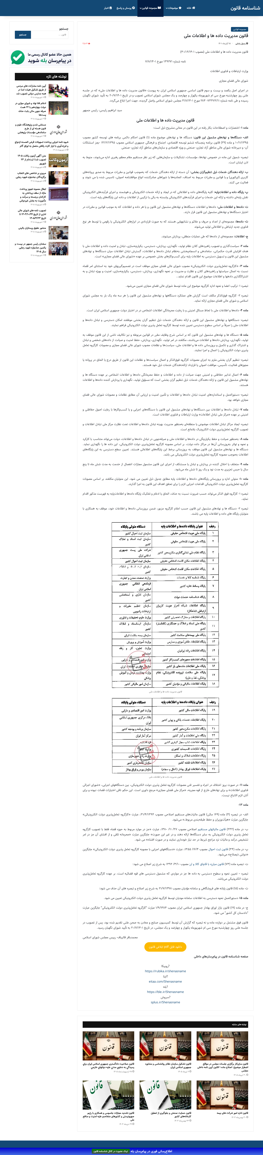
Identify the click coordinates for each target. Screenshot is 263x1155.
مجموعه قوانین (150, 8)
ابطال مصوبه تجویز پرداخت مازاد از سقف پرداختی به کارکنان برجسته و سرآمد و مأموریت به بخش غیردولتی (33, 195)
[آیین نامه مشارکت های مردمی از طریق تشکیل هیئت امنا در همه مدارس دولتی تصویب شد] (58, 90)
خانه (189, 8)
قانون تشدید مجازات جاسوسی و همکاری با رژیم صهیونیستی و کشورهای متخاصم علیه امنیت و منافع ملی (108, 1116)
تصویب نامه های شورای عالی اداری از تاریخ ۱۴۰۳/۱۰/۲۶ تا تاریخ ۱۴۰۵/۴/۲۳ (32, 214)
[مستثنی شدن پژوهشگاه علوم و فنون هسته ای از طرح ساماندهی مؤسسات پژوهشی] (58, 130)
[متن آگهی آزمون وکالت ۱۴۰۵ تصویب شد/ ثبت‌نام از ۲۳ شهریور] (58, 160)
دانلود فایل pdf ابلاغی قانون (165, 947)
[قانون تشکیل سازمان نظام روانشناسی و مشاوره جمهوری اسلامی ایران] (165, 1045)
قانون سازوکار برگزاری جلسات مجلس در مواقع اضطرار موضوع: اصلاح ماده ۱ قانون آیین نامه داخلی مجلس (222, 1067)
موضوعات (173, 8)
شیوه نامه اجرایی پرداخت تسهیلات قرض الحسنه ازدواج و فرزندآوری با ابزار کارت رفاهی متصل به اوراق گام (41, 144)
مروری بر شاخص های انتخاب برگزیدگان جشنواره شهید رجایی (31, 175)
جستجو (63, 28)
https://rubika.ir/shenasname (165, 971)
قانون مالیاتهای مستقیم (212, 829)
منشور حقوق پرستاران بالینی (32, 228)
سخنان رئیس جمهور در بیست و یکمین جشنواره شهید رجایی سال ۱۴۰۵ (30, 248)
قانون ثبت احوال (218, 849)
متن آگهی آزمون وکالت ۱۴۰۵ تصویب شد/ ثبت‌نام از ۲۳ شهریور (32, 159)
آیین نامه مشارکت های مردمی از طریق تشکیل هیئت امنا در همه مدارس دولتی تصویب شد (31, 90)
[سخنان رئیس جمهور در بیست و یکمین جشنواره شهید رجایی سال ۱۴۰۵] (58, 248)
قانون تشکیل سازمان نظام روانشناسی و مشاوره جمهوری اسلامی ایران (168, 1065)
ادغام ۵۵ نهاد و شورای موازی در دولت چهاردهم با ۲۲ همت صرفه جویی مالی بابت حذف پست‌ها (30, 109)
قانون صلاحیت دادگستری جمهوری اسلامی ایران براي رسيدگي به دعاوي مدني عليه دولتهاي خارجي (108, 1065)
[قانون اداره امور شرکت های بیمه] (222, 1095)
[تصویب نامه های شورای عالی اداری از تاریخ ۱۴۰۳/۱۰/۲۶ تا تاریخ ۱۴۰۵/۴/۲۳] (58, 216)
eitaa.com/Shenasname (165, 981)
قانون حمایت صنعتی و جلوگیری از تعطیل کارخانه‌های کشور (171, 1114)
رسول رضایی (240, 43)
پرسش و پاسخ (124, 8)
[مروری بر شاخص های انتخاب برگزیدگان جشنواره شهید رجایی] (58, 178)
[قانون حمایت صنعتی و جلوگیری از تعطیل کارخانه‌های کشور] (165, 1095)
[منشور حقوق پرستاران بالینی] (58, 232)
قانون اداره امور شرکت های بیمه (232, 1113)
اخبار (107, 8)
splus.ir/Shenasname (165, 1002)
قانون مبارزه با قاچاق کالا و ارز (206, 864)
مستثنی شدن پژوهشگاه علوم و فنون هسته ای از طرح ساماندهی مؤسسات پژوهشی (30, 128)
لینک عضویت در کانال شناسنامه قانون (111, 1151)
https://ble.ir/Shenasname (165, 992)
